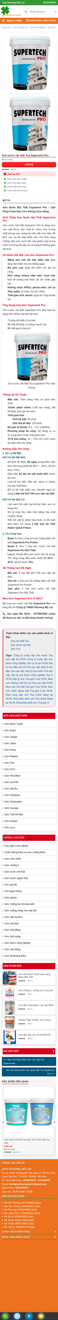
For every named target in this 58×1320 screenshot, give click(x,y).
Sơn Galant (10, 821)
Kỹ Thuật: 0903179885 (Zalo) (19, 1220)
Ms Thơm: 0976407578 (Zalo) (19, 1227)
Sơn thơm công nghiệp (17, 943)
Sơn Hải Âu (11, 788)
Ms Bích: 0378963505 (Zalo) (18, 1216)
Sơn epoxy (10, 897)
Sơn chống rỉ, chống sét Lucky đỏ (35, 990)
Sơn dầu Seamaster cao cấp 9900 (35, 1005)
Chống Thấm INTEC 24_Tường (34, 1020)
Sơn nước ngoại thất (16, 878)
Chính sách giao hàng (16, 183)
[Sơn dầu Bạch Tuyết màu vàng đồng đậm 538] (10, 978)
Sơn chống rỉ (11, 865)
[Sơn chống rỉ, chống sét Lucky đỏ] (10, 993)
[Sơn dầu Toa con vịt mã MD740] (10, 1037)
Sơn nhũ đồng (12, 930)
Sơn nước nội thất (21, 645)
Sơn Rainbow (12, 795)
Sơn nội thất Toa (20, 641)
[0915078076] (5, 1316)
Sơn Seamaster (13, 801)
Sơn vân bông (12, 949)
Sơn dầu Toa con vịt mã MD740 (34, 1034)
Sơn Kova (10, 750)
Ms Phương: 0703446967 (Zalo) (20, 1209)
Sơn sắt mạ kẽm (13, 917)
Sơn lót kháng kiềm (15, 956)
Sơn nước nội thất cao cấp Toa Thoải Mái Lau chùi (27, 1141)
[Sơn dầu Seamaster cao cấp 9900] (10, 1008)
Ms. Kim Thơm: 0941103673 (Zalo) (22, 1206)
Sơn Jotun (10, 743)
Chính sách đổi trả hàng (17, 191)
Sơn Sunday (11, 808)
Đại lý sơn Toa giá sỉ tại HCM (30, 679)
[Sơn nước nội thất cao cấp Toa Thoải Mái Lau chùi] (29, 1111)
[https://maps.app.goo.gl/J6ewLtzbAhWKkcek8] (29, 1316)
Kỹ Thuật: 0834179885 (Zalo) (19, 1223)
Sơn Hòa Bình (12, 775)
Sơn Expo (10, 730)
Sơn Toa (15, 649)
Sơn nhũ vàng (12, 936)
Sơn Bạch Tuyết (13, 724)
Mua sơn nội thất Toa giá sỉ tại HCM (26, 687)
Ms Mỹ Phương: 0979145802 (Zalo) (22, 1202)
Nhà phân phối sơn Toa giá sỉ (32, 702)
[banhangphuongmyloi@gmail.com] (41, 1316)
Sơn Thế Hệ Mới (13, 814)
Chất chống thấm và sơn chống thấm (24, 852)
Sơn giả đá (10, 884)
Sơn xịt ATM (11, 782)
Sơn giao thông (13, 891)
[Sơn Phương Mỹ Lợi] (11, 11)
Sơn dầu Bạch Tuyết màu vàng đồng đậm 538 (34, 975)
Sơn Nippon (11, 756)
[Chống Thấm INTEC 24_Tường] (10, 1022)
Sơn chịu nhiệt (12, 858)
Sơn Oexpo (10, 737)
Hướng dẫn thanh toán (16, 187)
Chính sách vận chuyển (17, 179)
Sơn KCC (9, 769)
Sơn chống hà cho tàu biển (19, 904)
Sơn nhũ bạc (11, 923)
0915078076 (49, 2)
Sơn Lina (9, 827)
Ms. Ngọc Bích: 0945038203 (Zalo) (22, 1213)
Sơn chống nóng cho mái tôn (20, 910)
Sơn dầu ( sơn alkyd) (16, 846)
